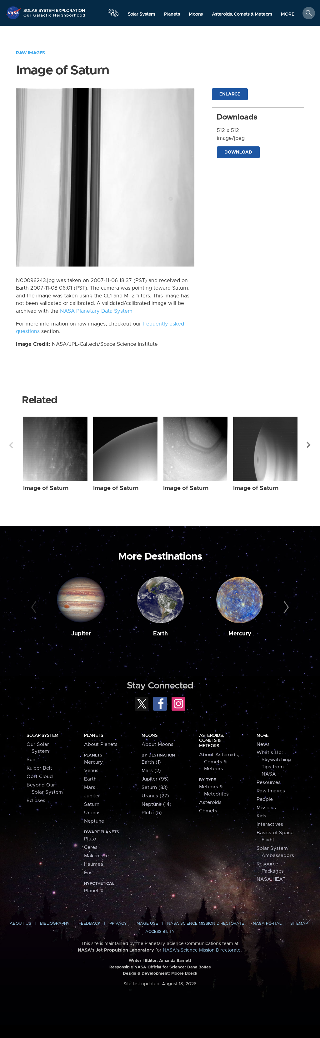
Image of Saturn (45, 488)
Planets (93, 735)
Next (309, 445)
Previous (11, 445)
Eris (88, 872)
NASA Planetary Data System (96, 311)
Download (238, 152)
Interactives (270, 824)
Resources (269, 782)
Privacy (118, 924)
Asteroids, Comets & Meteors (211, 740)
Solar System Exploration (54, 8)
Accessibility (160, 932)
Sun (31, 759)
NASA (14, 12)
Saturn (91, 804)
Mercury (239, 634)
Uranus (92, 812)
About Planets (101, 744)
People (265, 799)
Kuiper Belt (39, 768)
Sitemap (299, 924)
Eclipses (36, 800)
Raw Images (30, 53)
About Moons (157, 744)
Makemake (96, 856)
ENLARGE (229, 94)
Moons (150, 735)
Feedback (89, 924)
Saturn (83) (155, 787)
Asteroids (210, 802)
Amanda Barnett (175, 961)
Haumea (93, 864)
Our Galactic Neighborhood (54, 17)
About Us (20, 924)
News (263, 744)
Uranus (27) (155, 796)
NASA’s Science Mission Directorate (202, 950)
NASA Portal (267, 924)
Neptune (94, 821)
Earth (160, 634)
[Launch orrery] (113, 14)
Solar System (42, 735)
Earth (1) (151, 762)
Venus (91, 770)
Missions (266, 807)
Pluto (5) (152, 812)
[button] (288, 14)
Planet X (94, 891)
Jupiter (81, 634)
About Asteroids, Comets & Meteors (219, 761)
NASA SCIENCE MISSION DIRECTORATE (205, 924)
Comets (208, 811)
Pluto (90, 839)
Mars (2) (151, 770)
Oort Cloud (40, 776)
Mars (89, 787)
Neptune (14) (157, 804)
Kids (261, 816)
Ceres (91, 847)
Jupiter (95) (155, 779)
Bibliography (55, 924)
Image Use (147, 924)
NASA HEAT (271, 879)
